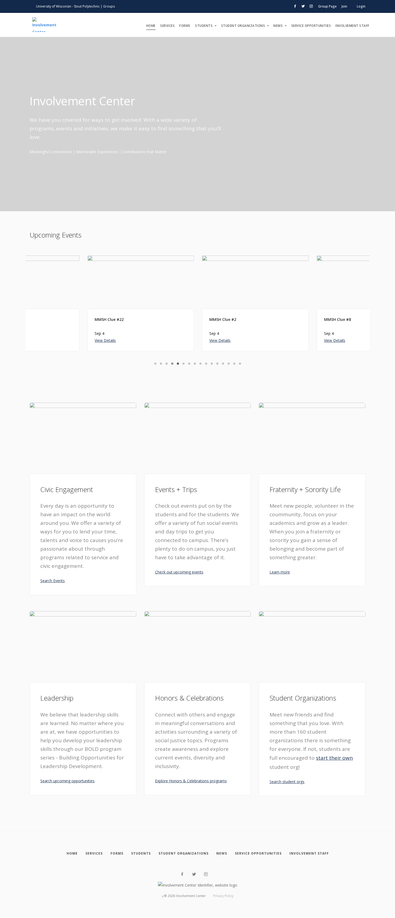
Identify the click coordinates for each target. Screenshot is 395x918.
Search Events (52, 580)
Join (344, 6)
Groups (109, 6)
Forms (185, 26)
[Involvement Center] (44, 25)
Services (167, 26)
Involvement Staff (352, 26)
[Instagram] (206, 874)
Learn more (280, 572)
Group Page (327, 6)
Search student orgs (287, 781)
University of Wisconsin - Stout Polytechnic (68, 6)
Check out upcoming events (179, 572)
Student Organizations (243, 26)
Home (151, 26)
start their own (334, 757)
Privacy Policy (223, 896)
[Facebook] (182, 874)
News (278, 26)
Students (204, 26)
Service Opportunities (311, 26)
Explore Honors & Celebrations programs (191, 780)
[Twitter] (194, 874)
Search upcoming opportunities (67, 780)
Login (361, 6)
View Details (47, 340)
